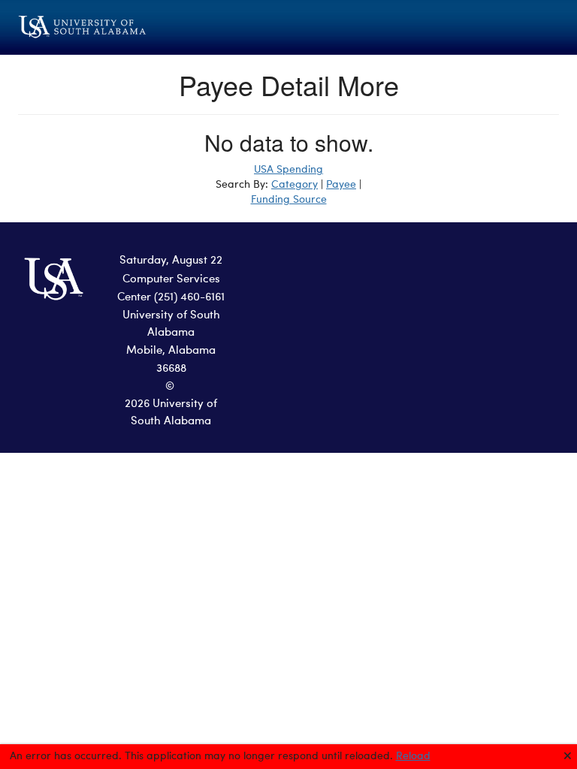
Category (294, 184)
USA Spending (288, 169)
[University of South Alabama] (100, 27)
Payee (341, 184)
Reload (413, 756)
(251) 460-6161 (189, 297)
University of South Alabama (171, 324)
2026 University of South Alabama (171, 413)
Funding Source (289, 200)
